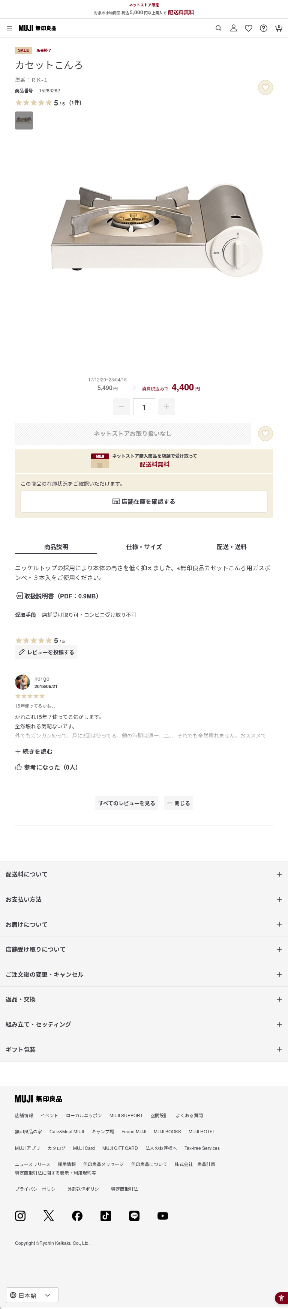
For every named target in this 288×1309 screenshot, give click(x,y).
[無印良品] (38, 1099)
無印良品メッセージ (103, 1164)
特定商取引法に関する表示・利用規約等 (55, 1172)
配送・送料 (232, 546)
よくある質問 (189, 1115)
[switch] (265, 87)
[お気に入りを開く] (248, 25)
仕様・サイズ (144, 546)
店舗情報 (24, 1115)
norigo (42, 678)
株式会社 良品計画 (195, 1164)
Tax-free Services (202, 1148)
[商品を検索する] (218, 25)
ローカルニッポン (84, 1115)
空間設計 (159, 1115)
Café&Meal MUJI (67, 1131)
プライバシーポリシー (37, 1188)
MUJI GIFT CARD (120, 1148)
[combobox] (32, 1295)
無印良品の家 (28, 1131)
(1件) (75, 102)
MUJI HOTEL (202, 1131)
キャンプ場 (103, 1131)
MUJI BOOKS (167, 1131)
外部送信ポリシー (86, 1188)
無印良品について (149, 1164)
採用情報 (67, 1164)
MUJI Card (84, 1148)
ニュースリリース (32, 1164)
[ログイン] (233, 25)
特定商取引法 (124, 1188)
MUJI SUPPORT (126, 1115)
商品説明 (56, 546)
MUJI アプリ (27, 1148)
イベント (49, 1115)
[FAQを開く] (263, 25)
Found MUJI (134, 1131)
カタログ (57, 1148)
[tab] (24, 120)
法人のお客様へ (161, 1148)
